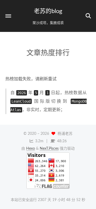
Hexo (30, 149)
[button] (8, 16)
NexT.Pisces (49, 149)
